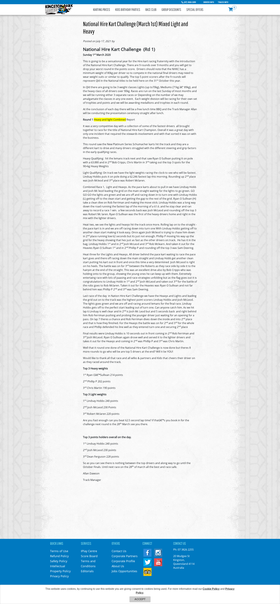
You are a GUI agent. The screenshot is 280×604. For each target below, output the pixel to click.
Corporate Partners (125, 556)
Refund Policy (59, 556)
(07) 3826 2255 (190, 2)
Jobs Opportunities (124, 571)
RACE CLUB (150, 9)
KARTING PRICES (101, 9)
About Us (118, 566)
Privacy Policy (59, 576)
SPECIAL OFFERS (194, 9)
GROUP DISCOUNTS (171, 9)
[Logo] (59, 9)
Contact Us (119, 551)
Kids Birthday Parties (127, 9)
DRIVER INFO (208, 2)
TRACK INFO (223, 2)
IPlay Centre (89, 551)
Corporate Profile (123, 561)
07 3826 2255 (186, 549)
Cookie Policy (211, 588)
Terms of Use (59, 551)
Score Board (89, 556)
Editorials (87, 571)
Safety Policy (58, 561)
